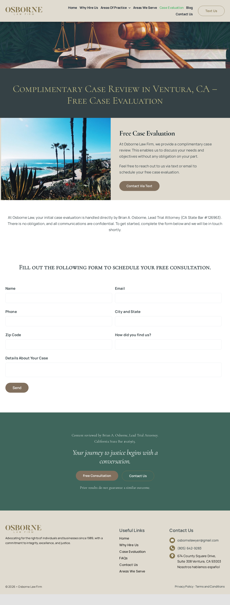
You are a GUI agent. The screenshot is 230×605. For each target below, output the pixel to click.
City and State (128, 311)
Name (12, 288)
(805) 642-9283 (189, 548)
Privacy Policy (184, 586)
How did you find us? (133, 335)
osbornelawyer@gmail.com (198, 540)
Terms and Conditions (210, 586)
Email (121, 288)
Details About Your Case (26, 358)
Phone (12, 311)
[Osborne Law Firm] (23, 8)
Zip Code (13, 335)
